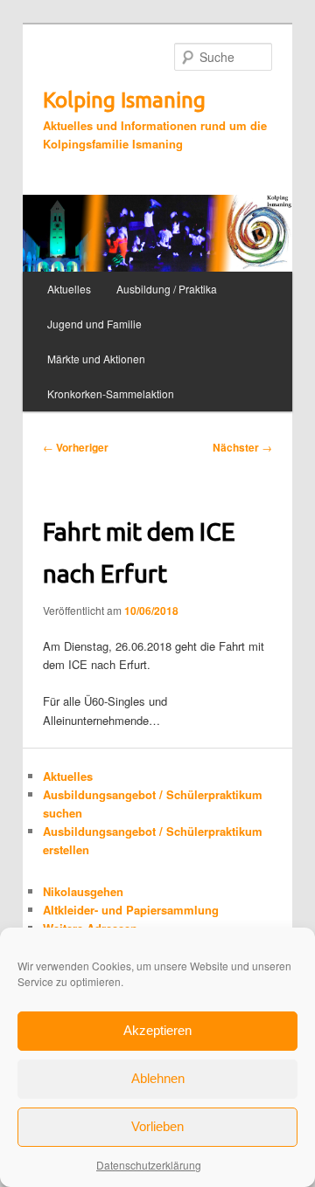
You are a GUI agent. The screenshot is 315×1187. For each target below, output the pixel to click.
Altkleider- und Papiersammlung (131, 909)
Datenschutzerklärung (148, 1164)
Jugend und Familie (94, 323)
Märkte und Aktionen (96, 358)
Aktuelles (69, 288)
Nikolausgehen (83, 891)
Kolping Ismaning (124, 100)
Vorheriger (75, 447)
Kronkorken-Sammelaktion (110, 393)
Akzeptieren (157, 1030)
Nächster (242, 447)
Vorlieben (157, 1126)
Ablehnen (158, 1078)
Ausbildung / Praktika (166, 288)
